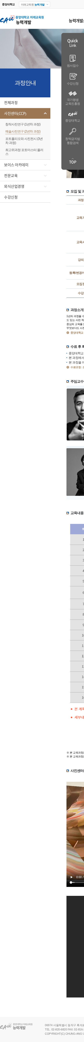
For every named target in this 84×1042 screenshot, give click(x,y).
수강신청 (11, 197)
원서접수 (73, 65)
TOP (72, 162)
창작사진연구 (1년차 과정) (22, 124)
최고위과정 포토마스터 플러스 (24, 152)
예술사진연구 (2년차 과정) (22, 131)
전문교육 (11, 175)
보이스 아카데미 (16, 165)
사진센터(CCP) (15, 113)
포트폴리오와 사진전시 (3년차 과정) (24, 140)
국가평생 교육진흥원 (72, 102)
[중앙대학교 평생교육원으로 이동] (22, 24)
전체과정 (11, 102)
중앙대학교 (72, 120)
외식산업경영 (14, 186)
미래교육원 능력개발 (19, 1026)
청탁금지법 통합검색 (72, 141)
